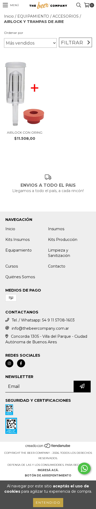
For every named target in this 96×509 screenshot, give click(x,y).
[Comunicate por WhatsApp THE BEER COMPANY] (84, 468)
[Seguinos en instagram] (9, 363)
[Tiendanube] (48, 447)
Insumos (56, 228)
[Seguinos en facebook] (21, 363)
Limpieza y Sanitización (59, 253)
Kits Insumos (17, 239)
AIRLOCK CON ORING (24, 132)
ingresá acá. (48, 470)
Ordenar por (13, 33)
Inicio (9, 16)
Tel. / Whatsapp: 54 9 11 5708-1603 (43, 320)
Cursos (11, 266)
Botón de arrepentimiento (48, 475)
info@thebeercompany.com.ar (40, 328)
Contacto (56, 266)
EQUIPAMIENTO (33, 16)
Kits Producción (62, 239)
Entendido (48, 502)
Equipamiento (18, 250)
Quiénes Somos (20, 277)
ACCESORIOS (66, 16)
